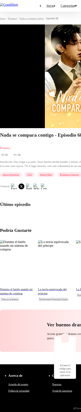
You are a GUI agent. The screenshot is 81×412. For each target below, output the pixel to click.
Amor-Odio (46, 174)
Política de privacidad (18, 390)
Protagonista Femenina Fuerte (53, 299)
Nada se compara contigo (31, 18)
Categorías (68, 5)
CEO (29, 174)
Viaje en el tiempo (9, 299)
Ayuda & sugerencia (62, 390)
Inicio (50, 5)
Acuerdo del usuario (18, 384)
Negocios (56, 384)
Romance (12, 18)
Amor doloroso (10, 174)
